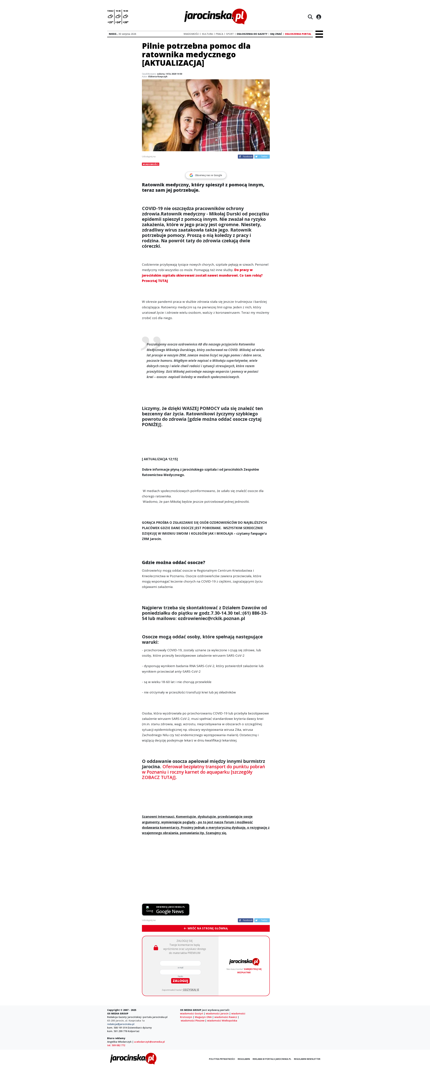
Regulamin (244, 1059)
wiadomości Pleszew (192, 1020)
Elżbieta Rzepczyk (157, 76)
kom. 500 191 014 (117, 1027)
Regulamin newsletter (307, 1059)
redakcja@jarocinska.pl (120, 1024)
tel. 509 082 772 (116, 1045)
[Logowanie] (318, 17)
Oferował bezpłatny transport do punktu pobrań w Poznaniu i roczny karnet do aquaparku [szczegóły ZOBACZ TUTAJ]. (203, 772)
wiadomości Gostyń (191, 1013)
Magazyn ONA (203, 1017)
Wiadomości (151, 164)
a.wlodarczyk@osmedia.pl (149, 1041)
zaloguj (180, 980)
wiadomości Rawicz (225, 1017)
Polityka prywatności (222, 1059)
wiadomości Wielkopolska (222, 1020)
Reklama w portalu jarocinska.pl (272, 1059)
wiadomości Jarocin (217, 1013)
